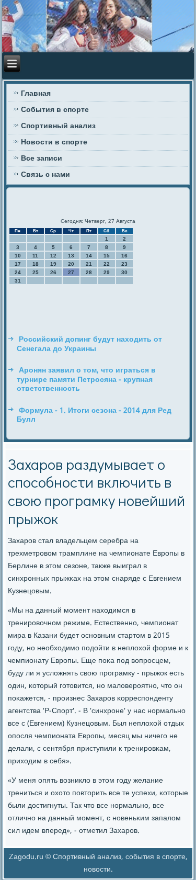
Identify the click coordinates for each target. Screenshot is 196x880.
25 (35, 272)
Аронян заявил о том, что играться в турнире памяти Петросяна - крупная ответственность (86, 379)
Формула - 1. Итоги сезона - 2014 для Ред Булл (94, 415)
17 (18, 264)
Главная (36, 93)
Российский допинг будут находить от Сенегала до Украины (89, 344)
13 (71, 255)
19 (53, 264)
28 (89, 272)
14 (89, 255)
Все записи (41, 158)
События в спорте (55, 110)
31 (18, 281)
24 (18, 272)
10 (18, 255)
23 (124, 264)
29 (106, 272)
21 (89, 264)
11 (35, 255)
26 (53, 272)
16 (124, 255)
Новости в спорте (54, 142)
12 (53, 255)
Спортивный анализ (58, 126)
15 (106, 255)
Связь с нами (45, 174)
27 (71, 272)
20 (71, 264)
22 (106, 264)
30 (124, 272)
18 (35, 264)
